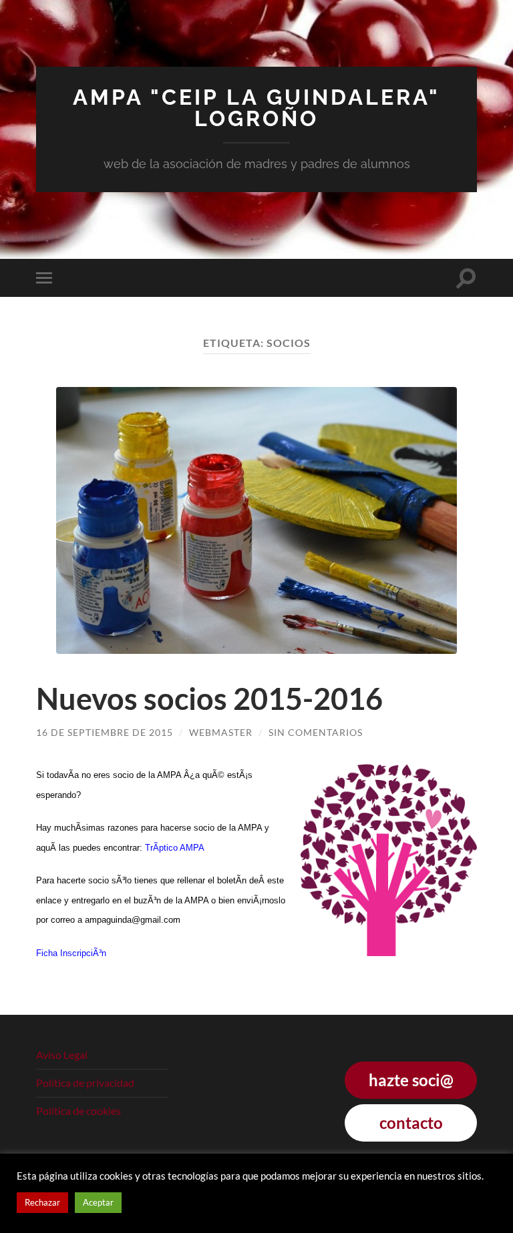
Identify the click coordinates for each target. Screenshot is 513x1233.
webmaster (220, 732)
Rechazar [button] (42, 1202)
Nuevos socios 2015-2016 (209, 699)
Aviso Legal (62, 1054)
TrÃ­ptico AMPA (174, 848)
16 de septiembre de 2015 (104, 732)
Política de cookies (78, 1110)
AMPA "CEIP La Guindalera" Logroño (256, 108)
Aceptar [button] (98, 1202)
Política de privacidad (85, 1082)
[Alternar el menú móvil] (46, 278)
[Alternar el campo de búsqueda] (466, 278)
